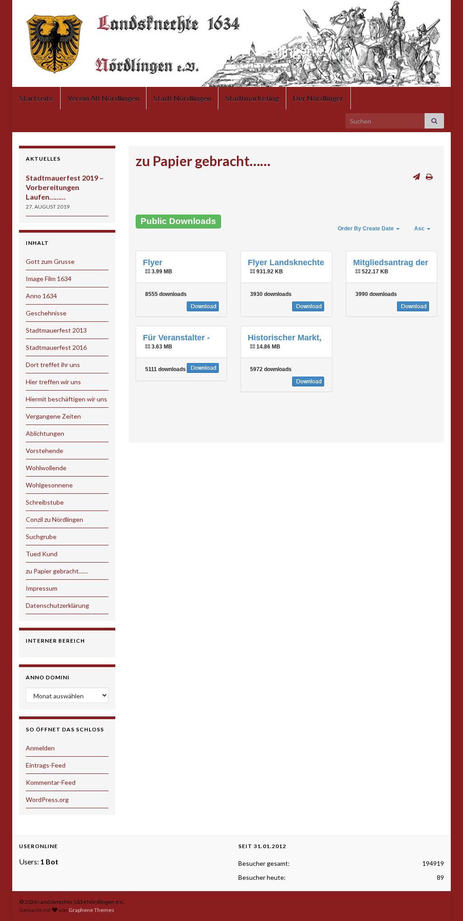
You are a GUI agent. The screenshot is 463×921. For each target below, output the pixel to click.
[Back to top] (442, 900)
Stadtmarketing (252, 98)
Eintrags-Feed (46, 765)
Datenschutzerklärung (57, 605)
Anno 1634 (41, 296)
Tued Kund (41, 554)
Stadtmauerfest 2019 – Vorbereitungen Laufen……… (65, 187)
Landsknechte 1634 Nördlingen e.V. (232, 50)
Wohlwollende (46, 468)
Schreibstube (45, 502)
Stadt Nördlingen (182, 98)
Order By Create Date (366, 228)
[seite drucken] (429, 176)
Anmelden (40, 748)
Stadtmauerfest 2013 (56, 330)
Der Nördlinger (318, 98)
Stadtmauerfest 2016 (56, 347)
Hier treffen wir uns (53, 382)
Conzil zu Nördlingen (54, 519)
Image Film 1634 (48, 278)
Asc (420, 228)
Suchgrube (41, 536)
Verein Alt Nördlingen (103, 98)
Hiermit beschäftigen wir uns (66, 399)
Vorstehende (44, 450)
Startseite (36, 98)
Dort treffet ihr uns (53, 364)
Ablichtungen (45, 433)
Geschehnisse (46, 313)
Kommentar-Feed (51, 782)
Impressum (41, 588)
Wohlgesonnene (49, 485)
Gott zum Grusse (50, 261)
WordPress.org (47, 799)
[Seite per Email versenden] (416, 176)
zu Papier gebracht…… (57, 571)
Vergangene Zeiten (53, 416)
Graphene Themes (91, 910)
